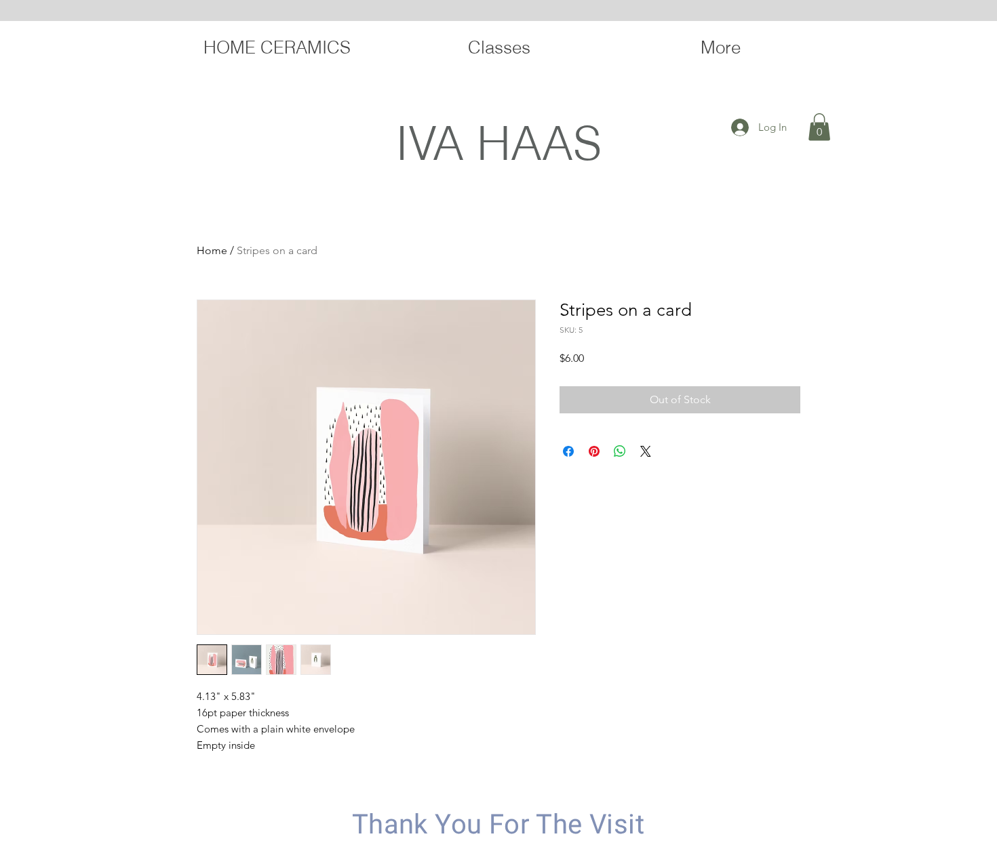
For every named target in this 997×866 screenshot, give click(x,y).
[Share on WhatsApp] (620, 451)
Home (212, 250)
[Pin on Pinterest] (594, 451)
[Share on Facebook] (568, 451)
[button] (819, 127)
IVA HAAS (498, 142)
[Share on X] (646, 451)
